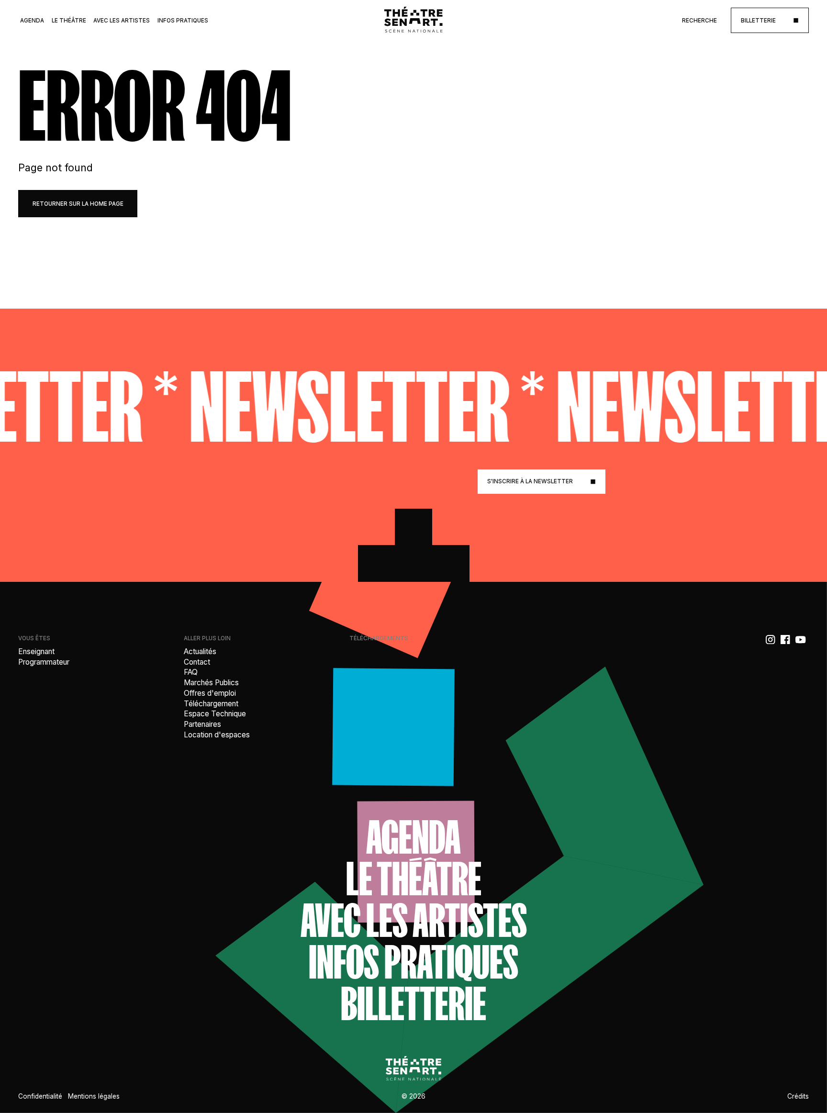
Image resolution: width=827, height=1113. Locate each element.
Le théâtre (413, 879)
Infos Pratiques (182, 20)
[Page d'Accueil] (413, 20)
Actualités (200, 651)
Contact (197, 662)
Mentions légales (94, 1096)
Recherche (699, 20)
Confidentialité (40, 1096)
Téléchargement (211, 703)
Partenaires (202, 724)
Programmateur (43, 662)
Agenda (32, 20)
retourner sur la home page (78, 203)
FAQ (191, 672)
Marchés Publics (211, 682)
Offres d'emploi (210, 693)
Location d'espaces (217, 734)
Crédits (798, 1096)
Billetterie (413, 1003)
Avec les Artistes (121, 20)
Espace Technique (215, 713)
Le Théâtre (69, 20)
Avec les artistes (414, 920)
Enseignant (36, 651)
